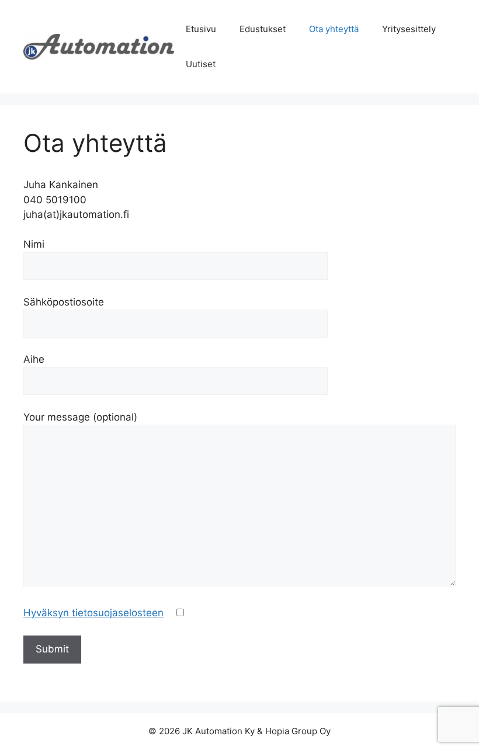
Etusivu (201, 28)
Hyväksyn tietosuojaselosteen (93, 613)
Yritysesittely (409, 28)
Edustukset (262, 28)
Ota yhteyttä (334, 28)
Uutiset (201, 64)
